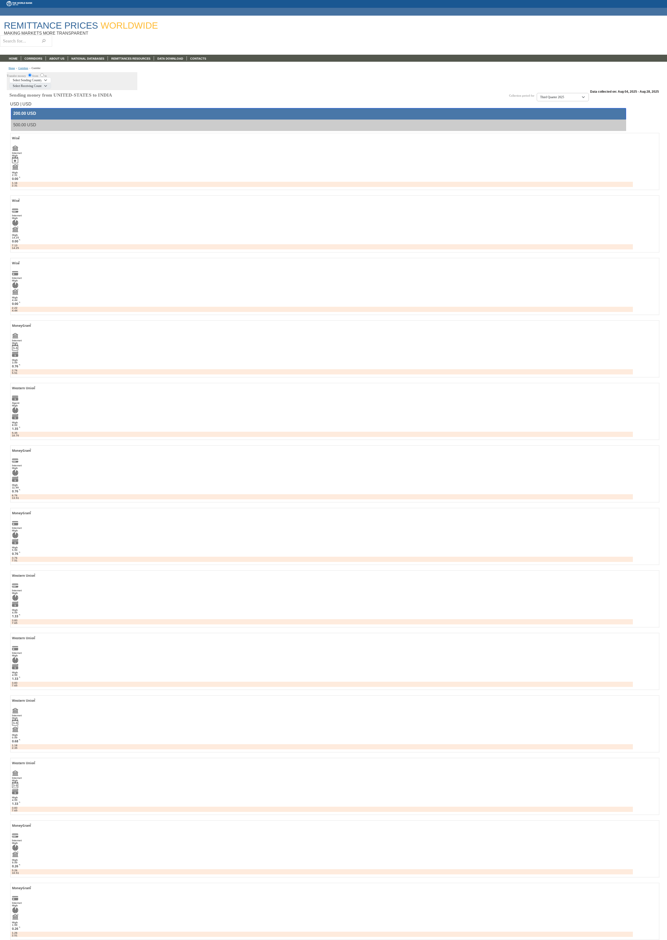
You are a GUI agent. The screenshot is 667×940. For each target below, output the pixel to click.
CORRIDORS (33, 58)
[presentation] (24, 113)
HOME (13, 58)
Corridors (23, 68)
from (35, 75)
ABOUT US (56, 58)
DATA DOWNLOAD (170, 58)
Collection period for (523, 95)
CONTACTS (198, 58)
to (46, 75)
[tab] (318, 114)
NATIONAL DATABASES (87, 58)
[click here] (15, 143)
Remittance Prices (81, 25)
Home (12, 68)
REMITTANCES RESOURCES (130, 58)
